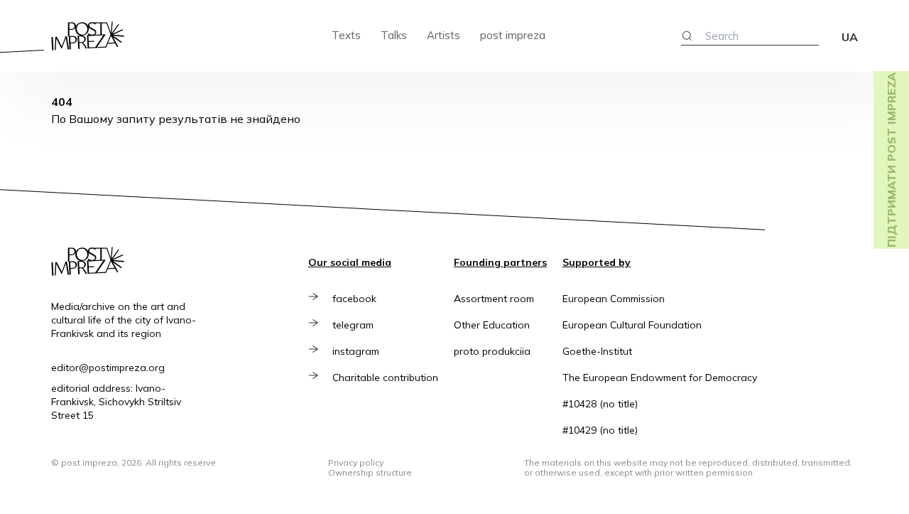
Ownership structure (370, 472)
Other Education (492, 324)
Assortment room (494, 298)
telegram (353, 324)
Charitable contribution (385, 377)
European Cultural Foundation (632, 324)
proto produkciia (492, 351)
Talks (394, 35)
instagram (355, 351)
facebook (354, 298)
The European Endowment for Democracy (659, 377)
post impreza (512, 35)
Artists (443, 35)
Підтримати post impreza (891, 160)
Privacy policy (355, 462)
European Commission (613, 298)
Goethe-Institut (597, 351)
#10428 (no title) (600, 403)
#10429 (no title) (600, 430)
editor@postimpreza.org (108, 367)
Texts (346, 35)
